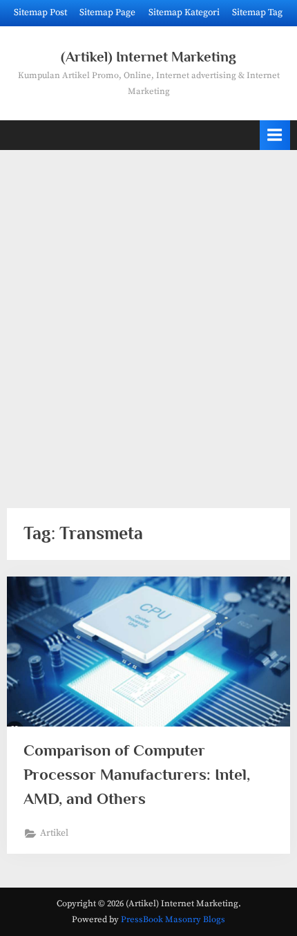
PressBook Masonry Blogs (173, 919)
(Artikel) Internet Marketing (148, 56)
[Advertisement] (148, 320)
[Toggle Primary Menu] (275, 135)
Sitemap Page (107, 13)
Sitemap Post (40, 13)
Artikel (54, 833)
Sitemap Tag (257, 13)
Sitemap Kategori (184, 13)
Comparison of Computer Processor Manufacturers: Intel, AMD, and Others (136, 774)
